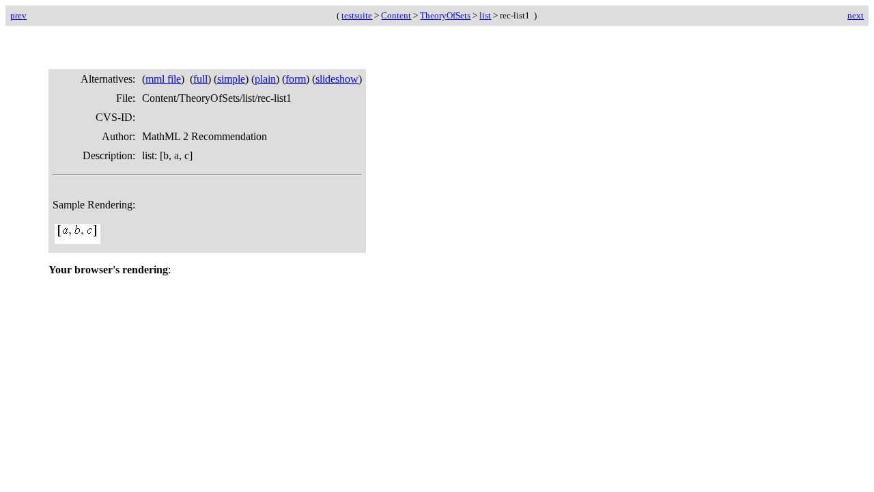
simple (231, 79)
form (295, 79)
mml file (163, 79)
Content (396, 15)
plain (265, 79)
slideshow (336, 79)
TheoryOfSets (445, 15)
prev (18, 15)
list (485, 15)
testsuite (356, 15)
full (200, 79)
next (855, 15)
